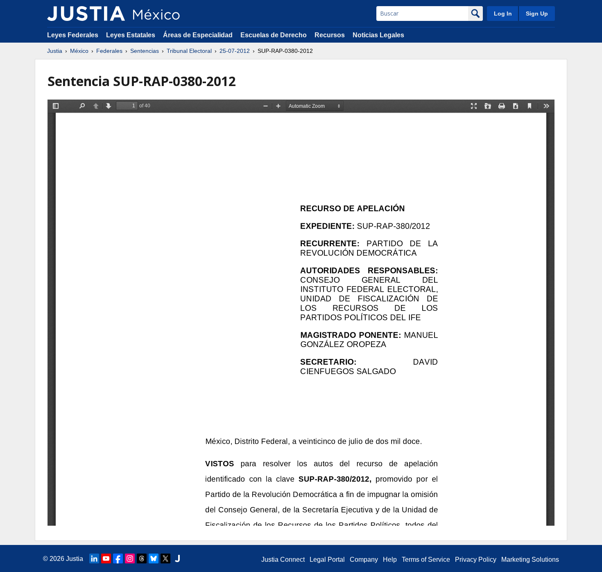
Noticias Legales (378, 35)
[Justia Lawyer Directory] (177, 558)
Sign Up (537, 13)
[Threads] (142, 558)
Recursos (330, 35)
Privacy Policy (475, 559)
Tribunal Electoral (189, 51)
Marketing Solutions (530, 559)
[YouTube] (106, 558)
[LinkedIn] (94, 558)
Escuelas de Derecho (273, 35)
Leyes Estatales (130, 35)
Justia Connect (283, 559)
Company (364, 559)
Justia (54, 51)
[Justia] (86, 13)
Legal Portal (327, 559)
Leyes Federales (72, 35)
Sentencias (144, 51)
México (79, 51)
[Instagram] (130, 558)
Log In (503, 13)
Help (390, 559)
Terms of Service (426, 559)
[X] (165, 558)
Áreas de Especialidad (198, 35)
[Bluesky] (153, 558)
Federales (109, 51)
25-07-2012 (235, 51)
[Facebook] (118, 558)
